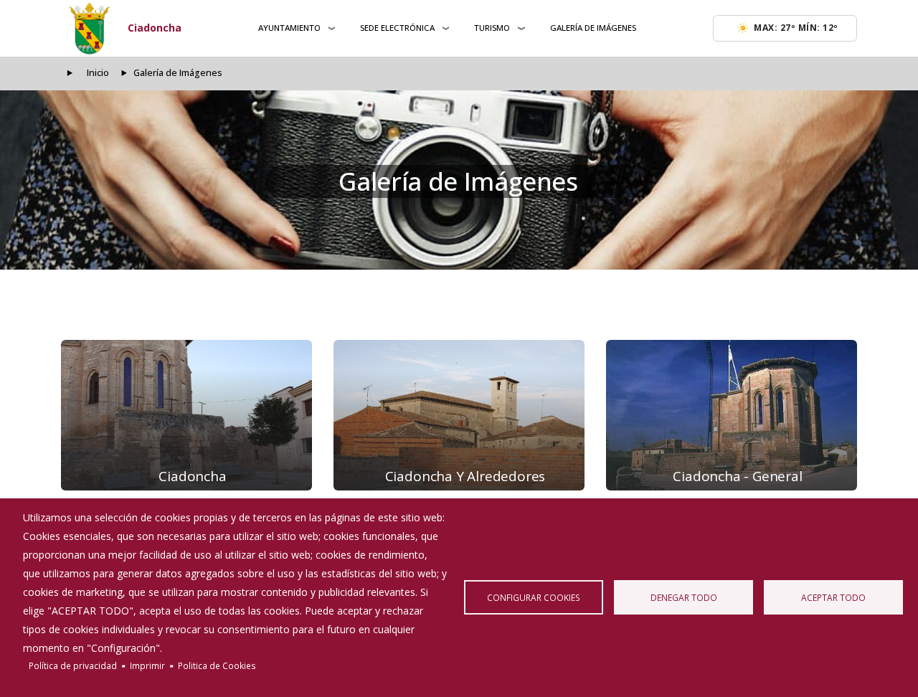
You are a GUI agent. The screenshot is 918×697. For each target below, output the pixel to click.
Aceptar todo (833, 597)
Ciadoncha (154, 27)
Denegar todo (683, 597)
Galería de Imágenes (593, 27)
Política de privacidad (73, 665)
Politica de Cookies (217, 665)
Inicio (98, 73)
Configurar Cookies (533, 597)
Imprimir (147, 665)
